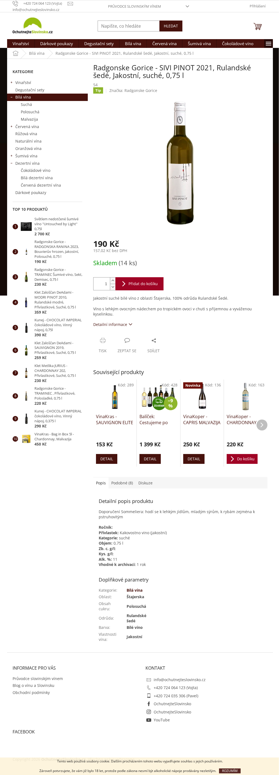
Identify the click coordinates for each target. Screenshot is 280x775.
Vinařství (23, 82)
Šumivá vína (26, 155)
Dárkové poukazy (30, 192)
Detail (106, 458)
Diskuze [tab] (145, 482)
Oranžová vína (28, 148)
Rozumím (230, 770)
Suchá (26, 104)
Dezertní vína (27, 163)
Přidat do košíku (143, 283)
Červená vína (27, 126)
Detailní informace (110, 324)
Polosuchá (30, 111)
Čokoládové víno (35, 170)
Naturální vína (28, 141)
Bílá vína (23, 97)
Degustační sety (29, 89)
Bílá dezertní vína (37, 177)
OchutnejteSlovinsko (172, 703)
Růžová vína (26, 133)
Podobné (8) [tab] (122, 482)
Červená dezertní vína (41, 185)
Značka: (133, 90)
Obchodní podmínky (31, 692)
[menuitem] (20, 43)
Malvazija (29, 119)
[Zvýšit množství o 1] (112, 280)
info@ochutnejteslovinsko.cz (180, 679)
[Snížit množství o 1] (112, 287)
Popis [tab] (101, 482)
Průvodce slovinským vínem (134, 6)
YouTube (162, 719)
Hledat (171, 25)
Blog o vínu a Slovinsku (33, 685)
